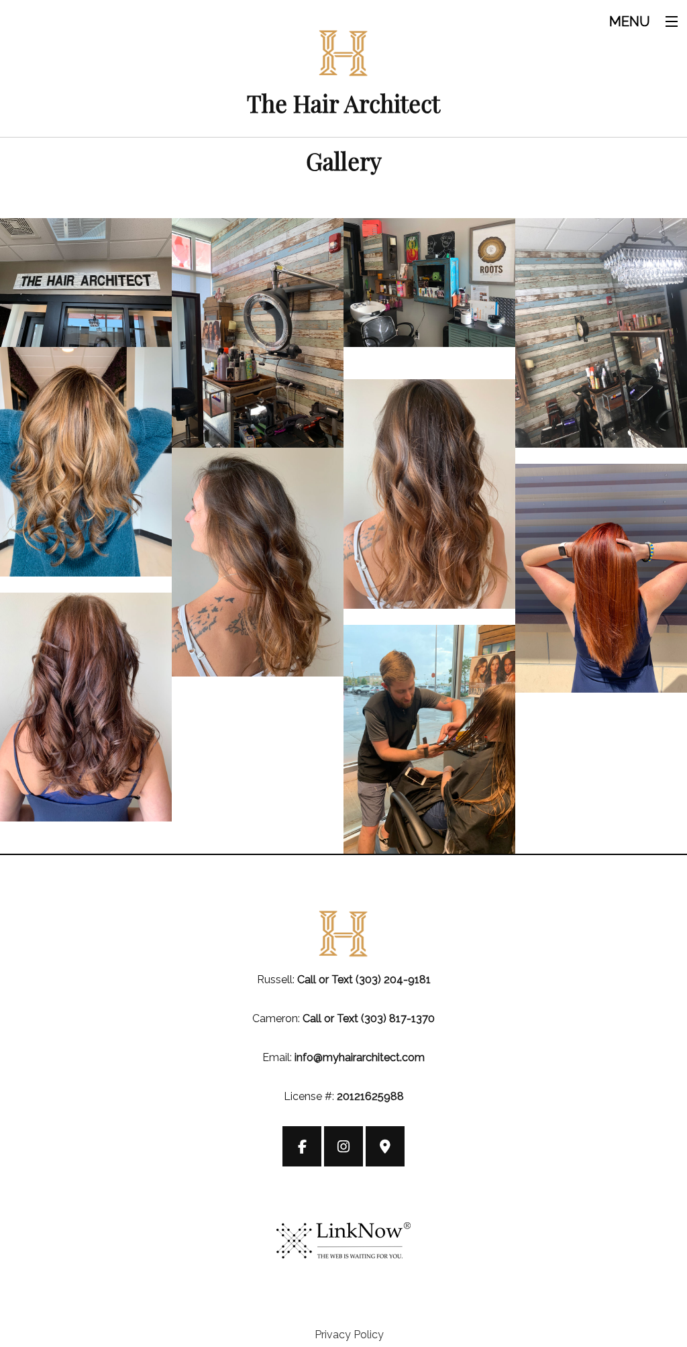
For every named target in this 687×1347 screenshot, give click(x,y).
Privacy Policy (349, 1334)
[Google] (385, 1148)
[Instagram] (343, 1148)
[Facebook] (301, 1148)
